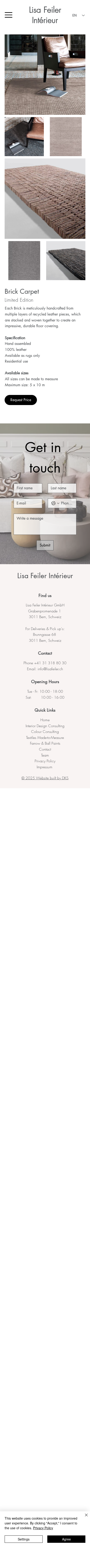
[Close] (83, 1517)
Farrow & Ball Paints (45, 743)
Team (45, 755)
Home (45, 719)
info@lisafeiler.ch (50, 668)
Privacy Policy (45, 760)
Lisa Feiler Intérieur (45, 15)
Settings (24, 1539)
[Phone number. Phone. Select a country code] (55, 503)
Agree (66, 1539)
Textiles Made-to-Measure (45, 737)
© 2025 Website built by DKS (45, 777)
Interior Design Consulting (45, 725)
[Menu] (9, 15)
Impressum (45, 766)
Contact (45, 749)
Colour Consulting (45, 731)
